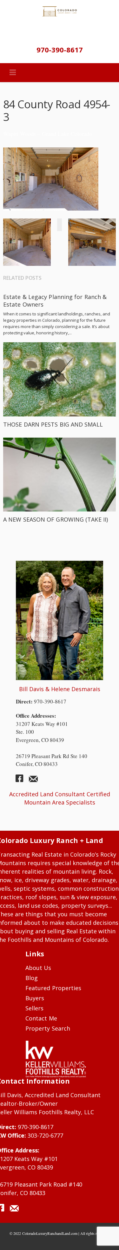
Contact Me (41, 1018)
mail (33, 781)
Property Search (47, 1028)
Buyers (34, 998)
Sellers (34, 1008)
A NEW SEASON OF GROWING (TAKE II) (55, 519)
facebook (22, 781)
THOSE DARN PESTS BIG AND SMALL (53, 424)
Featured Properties (53, 988)
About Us (38, 968)
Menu (12, 72)
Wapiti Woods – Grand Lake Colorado (47, 133)
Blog (31, 978)
